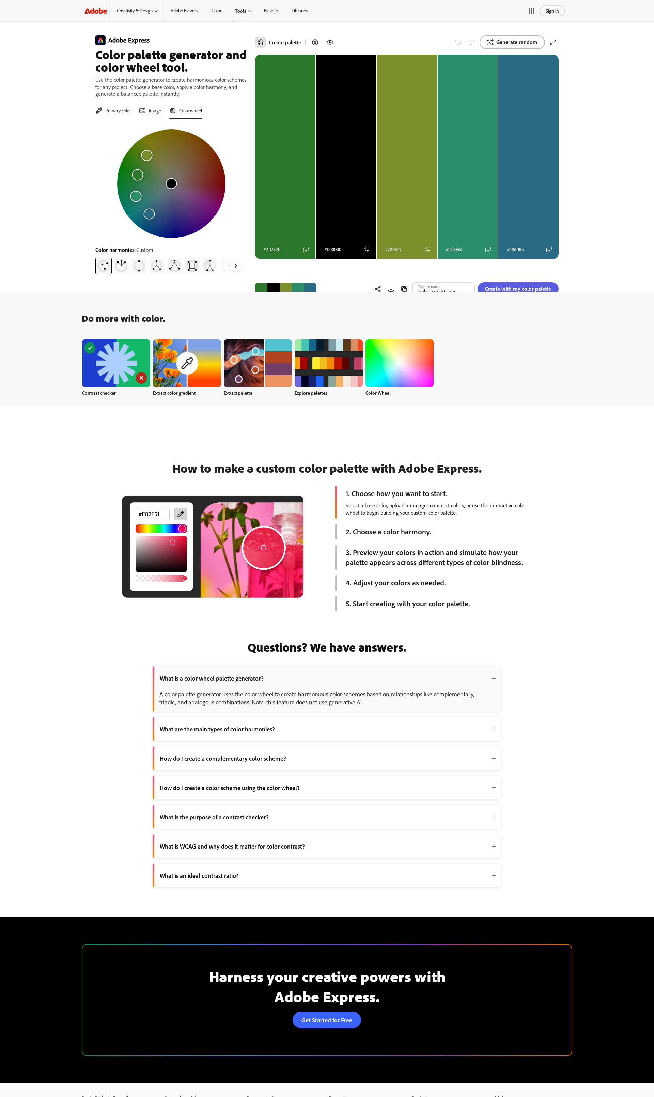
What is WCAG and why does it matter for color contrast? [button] (232, 846)
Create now (116, 363)
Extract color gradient (174, 393)
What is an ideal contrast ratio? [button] (199, 875)
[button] (531, 10)
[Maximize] (553, 42)
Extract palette (238, 393)
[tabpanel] (171, 199)
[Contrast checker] (315, 42)
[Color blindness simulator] (330, 42)
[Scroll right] (236, 265)
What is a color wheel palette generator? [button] (212, 678)
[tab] (113, 111)
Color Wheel (378, 393)
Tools (240, 11)
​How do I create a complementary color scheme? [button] (223, 758)
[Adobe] (96, 10)
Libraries (300, 10)
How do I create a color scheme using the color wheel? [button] (230, 787)
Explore (271, 10)
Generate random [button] (517, 42)
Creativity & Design (135, 10)
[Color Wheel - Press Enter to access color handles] (171, 183)
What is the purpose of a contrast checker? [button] (214, 817)
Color (216, 10)
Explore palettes (311, 393)
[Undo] (457, 42)
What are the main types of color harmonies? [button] (217, 729)
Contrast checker (99, 393)
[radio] (103, 266)
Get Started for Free (326, 1020)
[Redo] (471, 42)
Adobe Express (184, 10)
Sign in (552, 11)
